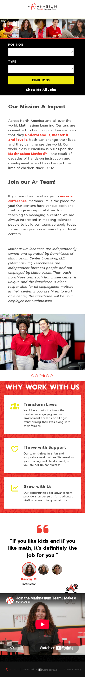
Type (12, 62)
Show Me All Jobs (41, 90)
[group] (42, 342)
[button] (32, 375)
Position (15, 45)
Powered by (30, 669)
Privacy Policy (72, 669)
